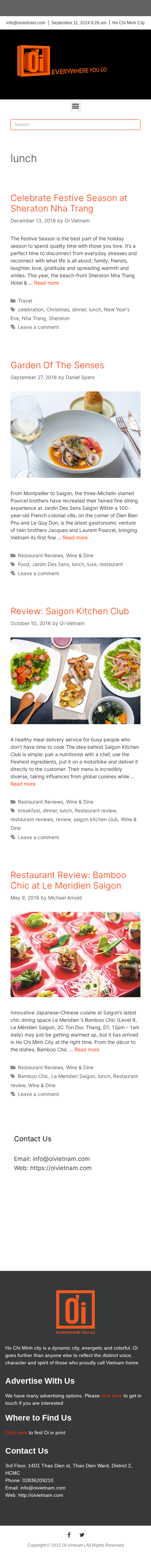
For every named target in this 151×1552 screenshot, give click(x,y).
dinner (79, 309)
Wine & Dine (79, 555)
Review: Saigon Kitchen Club (70, 611)
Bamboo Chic (33, 1076)
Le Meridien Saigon (73, 1076)
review (63, 819)
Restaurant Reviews (40, 555)
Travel (25, 301)
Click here (16, 1432)
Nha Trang (34, 318)
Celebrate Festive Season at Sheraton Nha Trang (69, 203)
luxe (92, 564)
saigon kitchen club (95, 819)
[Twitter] (82, 1534)
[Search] (135, 125)
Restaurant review (95, 810)
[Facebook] (69, 1534)
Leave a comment (38, 327)
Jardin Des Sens (50, 564)
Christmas (57, 309)
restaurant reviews (32, 819)
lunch (95, 309)
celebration (31, 309)
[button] (75, 106)
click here (111, 1395)
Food (23, 564)
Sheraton (59, 318)
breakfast (29, 810)
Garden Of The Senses (57, 365)
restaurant (111, 564)
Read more (46, 283)
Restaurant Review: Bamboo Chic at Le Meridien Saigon (68, 880)
